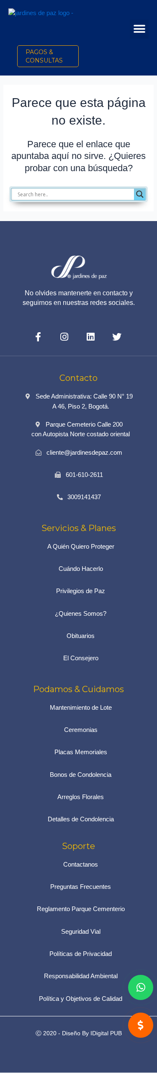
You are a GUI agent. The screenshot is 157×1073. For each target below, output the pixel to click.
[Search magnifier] (140, 194)
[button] (139, 29)
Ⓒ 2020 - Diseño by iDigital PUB (79, 1033)
